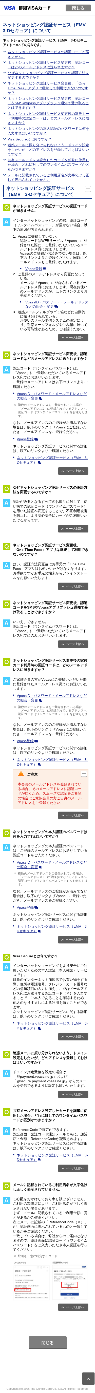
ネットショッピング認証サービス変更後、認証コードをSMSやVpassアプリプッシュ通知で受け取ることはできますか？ (48, 103)
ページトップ (88, 1378)
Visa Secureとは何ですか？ (30, 139)
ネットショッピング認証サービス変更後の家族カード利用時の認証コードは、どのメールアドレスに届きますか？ (48, 118)
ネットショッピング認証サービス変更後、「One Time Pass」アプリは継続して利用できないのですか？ (48, 87)
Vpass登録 (33, 269)
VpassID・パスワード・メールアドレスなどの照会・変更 (56, 304)
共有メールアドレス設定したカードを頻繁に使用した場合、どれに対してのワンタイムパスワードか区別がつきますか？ (48, 164)
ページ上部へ (75, 337)
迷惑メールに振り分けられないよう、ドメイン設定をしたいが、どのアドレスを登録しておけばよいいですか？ (48, 149)
